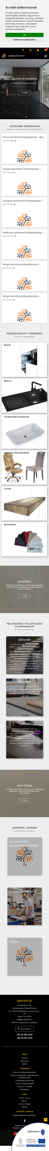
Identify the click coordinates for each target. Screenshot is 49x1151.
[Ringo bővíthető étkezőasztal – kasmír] (24, 279)
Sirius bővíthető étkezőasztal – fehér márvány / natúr (24, 137)
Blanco (24, 1101)
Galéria (24, 1064)
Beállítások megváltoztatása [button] (24, 40)
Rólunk (24, 1058)
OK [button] (24, 35)
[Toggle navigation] (45, 56)
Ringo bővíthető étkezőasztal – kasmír (21, 264)
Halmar (24, 1107)
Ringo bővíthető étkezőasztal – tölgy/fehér (21, 296)
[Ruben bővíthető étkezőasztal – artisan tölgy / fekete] (24, 184)
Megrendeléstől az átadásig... (24, 1115)
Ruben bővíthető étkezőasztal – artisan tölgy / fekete (21, 169)
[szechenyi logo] (29, 1136)
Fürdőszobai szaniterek (24, 1081)
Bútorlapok (24, 1090)
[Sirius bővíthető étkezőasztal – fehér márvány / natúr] (24, 152)
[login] (38, 50)
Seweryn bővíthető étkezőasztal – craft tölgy (23, 200)
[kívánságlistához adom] (43, 142)
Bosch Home (24, 1098)
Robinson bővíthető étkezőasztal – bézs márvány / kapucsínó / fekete (23, 232)
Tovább (24, 93)
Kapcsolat (24, 1061)
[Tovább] (24, 90)
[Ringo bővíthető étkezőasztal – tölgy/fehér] (24, 311)
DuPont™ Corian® (24, 1087)
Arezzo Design (24, 1104)
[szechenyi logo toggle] (45, 1119)
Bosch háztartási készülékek (24, 1072)
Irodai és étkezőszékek (24, 1084)
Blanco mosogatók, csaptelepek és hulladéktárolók (25, 1076)
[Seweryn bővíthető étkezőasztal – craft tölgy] (24, 216)
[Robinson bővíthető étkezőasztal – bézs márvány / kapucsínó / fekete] (24, 248)
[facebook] (23, 50)
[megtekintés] (43, 138)
